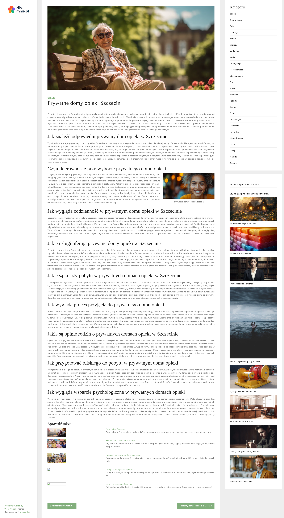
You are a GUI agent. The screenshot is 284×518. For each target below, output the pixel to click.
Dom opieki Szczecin (115, 429)
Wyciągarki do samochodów (243, 391)
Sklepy (233, 107)
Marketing (234, 51)
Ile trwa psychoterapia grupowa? (245, 361)
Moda (232, 57)
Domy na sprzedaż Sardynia (119, 484)
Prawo (232, 88)
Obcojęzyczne (236, 76)
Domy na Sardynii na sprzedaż (120, 469)
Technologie (235, 119)
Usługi (51, 98)
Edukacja (234, 32)
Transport (234, 125)
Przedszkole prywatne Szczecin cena (123, 455)
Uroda (232, 144)
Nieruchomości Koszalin (241, 481)
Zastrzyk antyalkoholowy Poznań (245, 451)
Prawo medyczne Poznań (241, 284)
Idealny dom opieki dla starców (195, 506)
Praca (232, 82)
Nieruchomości (236, 70)
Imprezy (233, 45)
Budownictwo (236, 20)
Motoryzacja (235, 63)
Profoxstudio (23, 512)
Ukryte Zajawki (236, 138)
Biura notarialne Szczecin (241, 421)
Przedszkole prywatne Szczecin (120, 440)
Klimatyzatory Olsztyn (62, 506)
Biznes (233, 14)
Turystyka (234, 132)
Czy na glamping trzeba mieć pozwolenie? (249, 194)
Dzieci (232, 26)
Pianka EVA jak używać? (241, 253)
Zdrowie (233, 163)
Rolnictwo (234, 101)
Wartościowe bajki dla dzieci (243, 223)
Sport (232, 113)
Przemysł (234, 94)
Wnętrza (233, 157)
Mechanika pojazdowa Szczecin (244, 184)
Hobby (233, 38)
